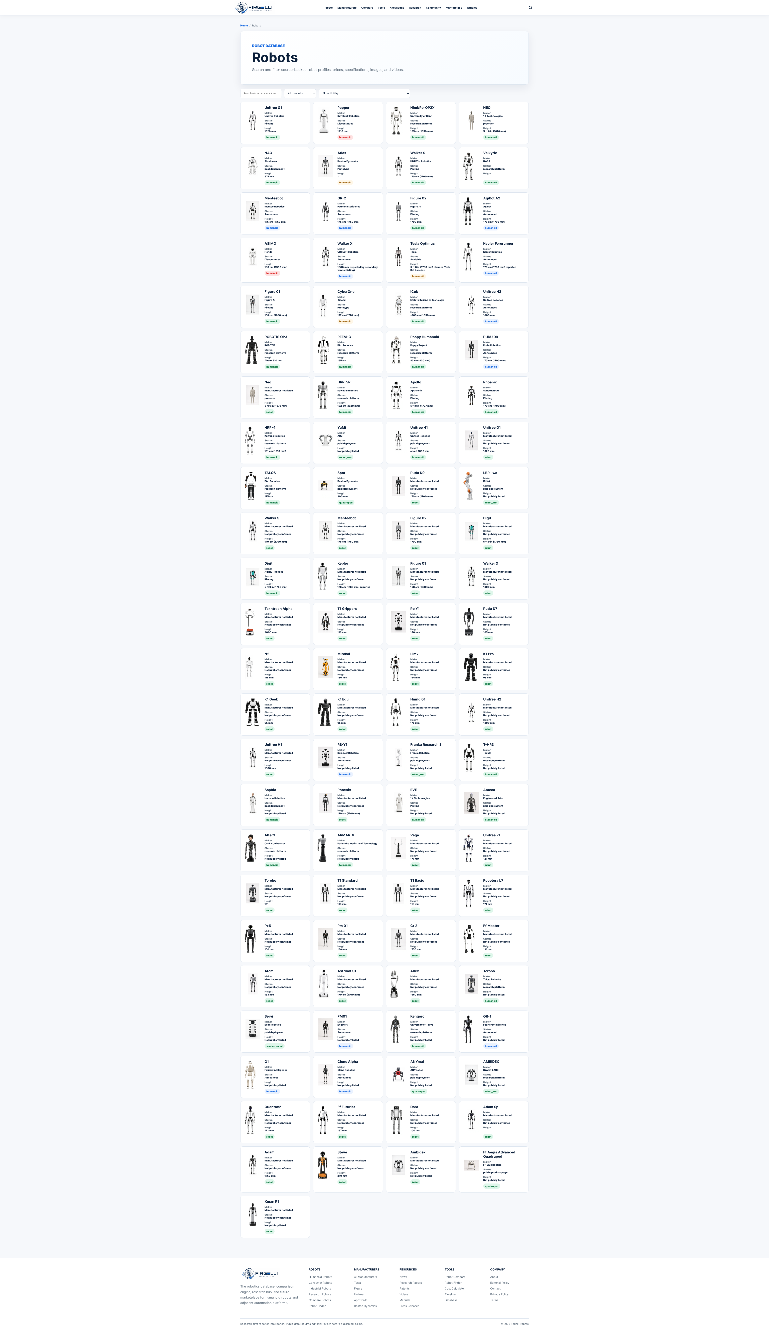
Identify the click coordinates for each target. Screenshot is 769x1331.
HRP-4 (270, 427)
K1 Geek (271, 699)
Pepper (343, 108)
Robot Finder (317, 1306)
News (403, 1276)
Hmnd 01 (417, 699)
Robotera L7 (493, 880)
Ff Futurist (346, 1107)
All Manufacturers (365, 1276)
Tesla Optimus (422, 244)
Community (433, 7)
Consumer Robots (320, 1282)
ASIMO (270, 244)
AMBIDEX (491, 1062)
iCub (414, 292)
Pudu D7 (490, 609)
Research (415, 7)
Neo (268, 382)
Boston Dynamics (365, 1306)
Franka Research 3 (426, 745)
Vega (414, 835)
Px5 (268, 926)
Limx (414, 654)
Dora (414, 1107)
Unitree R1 (491, 835)
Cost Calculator (455, 1288)
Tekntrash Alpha (279, 609)
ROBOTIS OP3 (276, 337)
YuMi (341, 427)
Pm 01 (342, 926)
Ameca (489, 790)
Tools (381, 7)
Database (451, 1300)
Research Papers (411, 1282)
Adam (270, 1152)
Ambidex (418, 1152)
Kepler (342, 563)
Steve (342, 1152)
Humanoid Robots (320, 1276)
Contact (495, 1288)
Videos (404, 1294)
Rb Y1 (415, 609)
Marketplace (454, 7)
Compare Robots (320, 1300)
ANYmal (417, 1062)
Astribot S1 (346, 971)
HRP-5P (343, 382)
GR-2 (341, 198)
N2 (267, 654)
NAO (268, 153)
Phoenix (490, 382)
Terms (494, 1300)
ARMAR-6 (345, 835)
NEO (486, 108)
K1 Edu (343, 699)
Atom (269, 971)
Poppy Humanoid (424, 337)
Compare (367, 7)
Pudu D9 (417, 473)
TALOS (270, 473)
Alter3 (270, 835)
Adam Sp (490, 1107)
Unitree (358, 1294)
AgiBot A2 (491, 198)
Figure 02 (418, 198)
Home (244, 25)
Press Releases (409, 1306)
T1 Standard (347, 880)
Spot (341, 473)
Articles (472, 7)
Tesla (357, 1282)
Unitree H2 (492, 292)
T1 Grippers (347, 609)
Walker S (417, 153)
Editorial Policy (499, 1282)
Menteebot (274, 198)
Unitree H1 (419, 427)
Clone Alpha (347, 1062)
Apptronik (360, 1300)
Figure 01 (272, 292)
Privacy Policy (499, 1294)
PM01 (342, 1016)
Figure (358, 1288)
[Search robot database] (530, 7)
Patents (405, 1288)
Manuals (405, 1300)
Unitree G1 (273, 108)
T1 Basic (417, 880)
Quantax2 (273, 1107)
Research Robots (320, 1294)
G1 (267, 1062)
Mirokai (343, 654)
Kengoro (417, 1016)
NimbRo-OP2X (422, 108)
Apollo (415, 382)
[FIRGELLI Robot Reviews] (254, 7)
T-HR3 (488, 745)
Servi (269, 1016)
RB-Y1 (342, 745)
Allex (414, 971)
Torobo (270, 880)
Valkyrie (490, 153)
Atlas (341, 153)
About (494, 1276)
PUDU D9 (490, 337)
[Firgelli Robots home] (260, 1274)
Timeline (450, 1294)
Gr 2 (413, 926)
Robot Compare (455, 1276)
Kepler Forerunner (498, 244)
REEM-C (344, 337)
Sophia (270, 790)
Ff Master (491, 926)
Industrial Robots (320, 1288)
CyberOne (345, 292)
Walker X (344, 244)
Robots (328, 7)
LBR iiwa (490, 473)
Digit (487, 518)
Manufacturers (346, 7)
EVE (413, 790)
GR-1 (487, 1016)
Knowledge (397, 7)
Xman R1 (272, 1202)
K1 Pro (488, 654)
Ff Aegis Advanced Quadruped (499, 1154)
